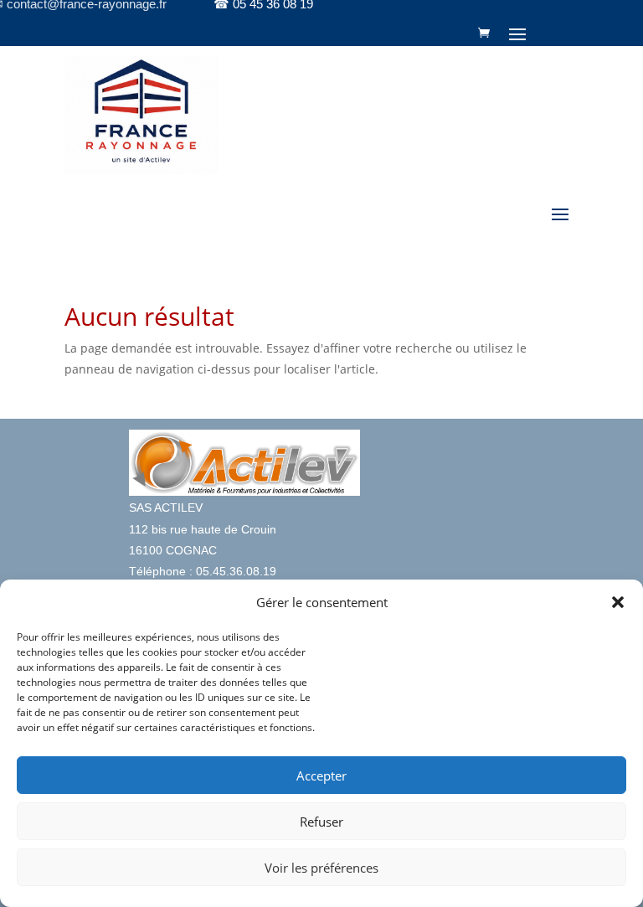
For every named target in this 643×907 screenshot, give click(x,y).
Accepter (321, 775)
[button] (618, 602)
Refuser (321, 821)
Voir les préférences (321, 867)
